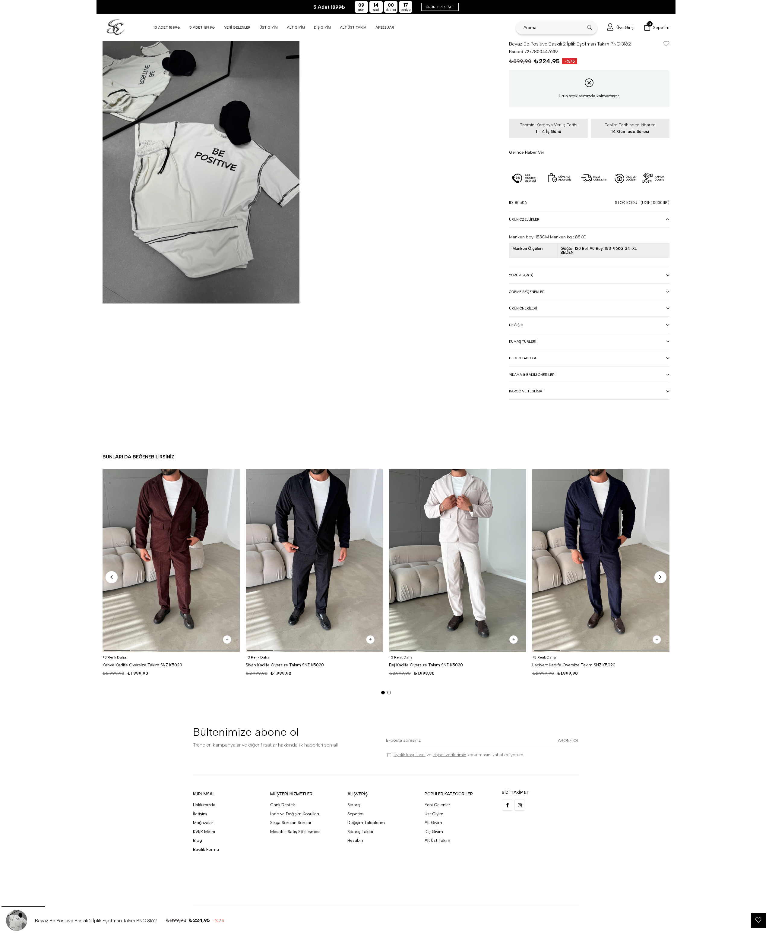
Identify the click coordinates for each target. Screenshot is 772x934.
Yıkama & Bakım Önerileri (532, 375)
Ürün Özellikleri (524, 219)
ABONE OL (568, 740)
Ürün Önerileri (523, 308)
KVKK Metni (204, 831)
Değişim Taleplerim (366, 822)
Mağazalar (203, 822)
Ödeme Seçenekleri (527, 292)
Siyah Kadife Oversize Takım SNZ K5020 (285, 665)
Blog (197, 840)
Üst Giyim (434, 813)
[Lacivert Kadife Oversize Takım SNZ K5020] (600, 560)
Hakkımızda (204, 804)
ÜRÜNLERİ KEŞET (440, 7)
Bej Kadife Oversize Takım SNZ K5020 (426, 665)
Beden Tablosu (523, 358)
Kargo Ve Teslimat (526, 391)
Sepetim (355, 813)
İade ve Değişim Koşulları (294, 813)
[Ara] (589, 27)
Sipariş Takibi (360, 831)
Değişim (516, 325)
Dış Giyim (434, 831)
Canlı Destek (282, 804)
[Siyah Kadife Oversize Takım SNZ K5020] (314, 560)
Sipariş (353, 804)
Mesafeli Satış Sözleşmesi (295, 831)
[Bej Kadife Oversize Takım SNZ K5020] (457, 560)
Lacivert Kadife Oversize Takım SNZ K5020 (573, 665)
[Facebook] (507, 805)
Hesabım (356, 840)
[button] (117, 650)
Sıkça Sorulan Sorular (291, 822)
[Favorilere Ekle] (666, 44)
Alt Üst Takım (437, 840)
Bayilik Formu (206, 849)
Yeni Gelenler (437, 804)
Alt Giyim (433, 822)
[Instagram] (519, 805)
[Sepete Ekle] (227, 639)
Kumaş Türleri (522, 341)
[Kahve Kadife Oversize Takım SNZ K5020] (171, 560)
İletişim (200, 813)
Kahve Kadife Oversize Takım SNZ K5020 (142, 665)
